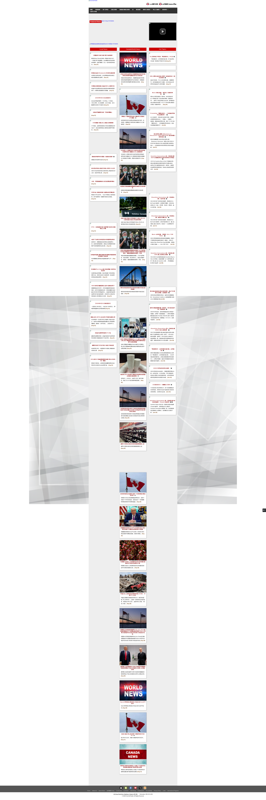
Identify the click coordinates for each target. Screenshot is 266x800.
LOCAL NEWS (114, 9)
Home (88, 790)
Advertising (133, 790)
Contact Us (119, 790)
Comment (126, 790)
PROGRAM (97, 9)
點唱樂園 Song (111, 790)
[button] (163, 31)
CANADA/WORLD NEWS (124, 9)
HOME (91, 9)
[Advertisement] (133, 16)
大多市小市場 (93, 11)
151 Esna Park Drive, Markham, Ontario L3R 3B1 (125, 794)
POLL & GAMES (156, 9)
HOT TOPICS (105, 9)
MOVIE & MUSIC (146, 9)
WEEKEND (138, 9)
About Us (94, 790)
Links (164, 790)
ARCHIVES (164, 9)
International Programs (173, 790)
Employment (141, 790)
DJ (132, 9)
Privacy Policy (157, 790)
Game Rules (102, 790)
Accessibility (149, 790)
